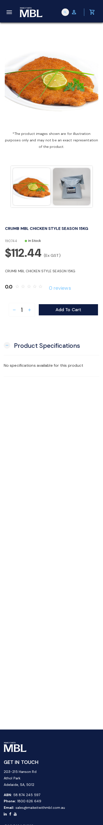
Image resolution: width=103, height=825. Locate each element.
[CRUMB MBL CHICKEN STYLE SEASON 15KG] (51, 79)
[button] (42, 345)
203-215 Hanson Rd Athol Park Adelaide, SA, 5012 (20, 778)
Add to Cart (68, 310)
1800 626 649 (29, 801)
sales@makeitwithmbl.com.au (40, 807)
